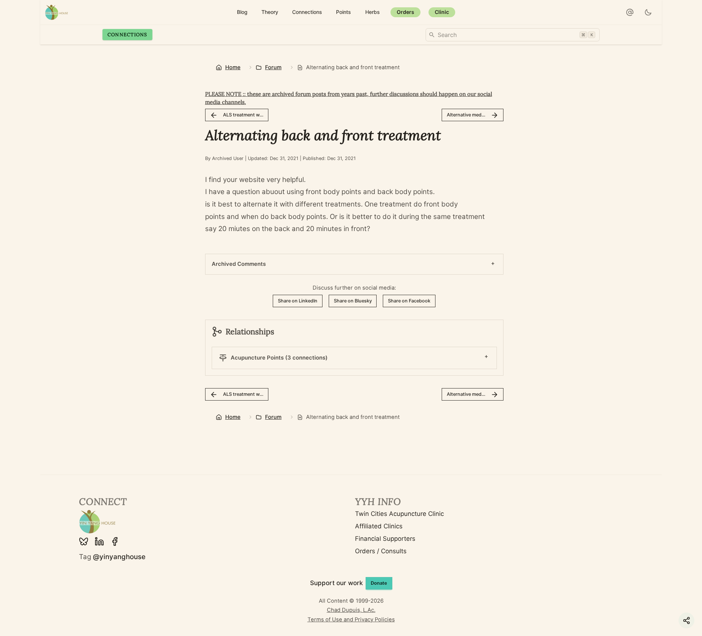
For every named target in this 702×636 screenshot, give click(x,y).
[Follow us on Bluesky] (83, 541)
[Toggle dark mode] (648, 12)
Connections (127, 34)
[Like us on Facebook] (115, 541)
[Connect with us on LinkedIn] (99, 541)
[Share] (686, 620)
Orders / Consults (381, 551)
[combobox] (513, 34)
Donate (379, 583)
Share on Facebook (409, 301)
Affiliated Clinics (379, 526)
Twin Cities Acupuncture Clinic (399, 513)
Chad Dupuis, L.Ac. (351, 610)
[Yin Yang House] (56, 12)
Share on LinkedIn (297, 301)
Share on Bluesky (353, 301)
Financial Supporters (385, 538)
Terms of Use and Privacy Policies (351, 619)
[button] (630, 12)
